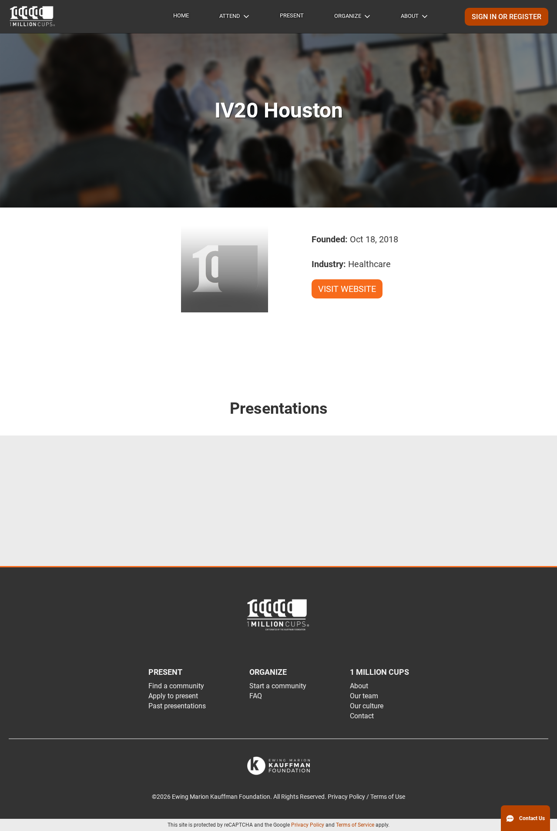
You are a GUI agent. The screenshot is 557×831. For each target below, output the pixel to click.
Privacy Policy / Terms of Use (366, 797)
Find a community (176, 686)
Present (292, 15)
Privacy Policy (307, 825)
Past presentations (177, 706)
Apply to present (173, 696)
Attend (229, 16)
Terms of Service (355, 825)
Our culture (366, 706)
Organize (347, 16)
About (410, 16)
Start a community (277, 686)
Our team (364, 696)
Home (181, 15)
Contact (362, 716)
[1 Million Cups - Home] (33, 16)
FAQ (255, 696)
